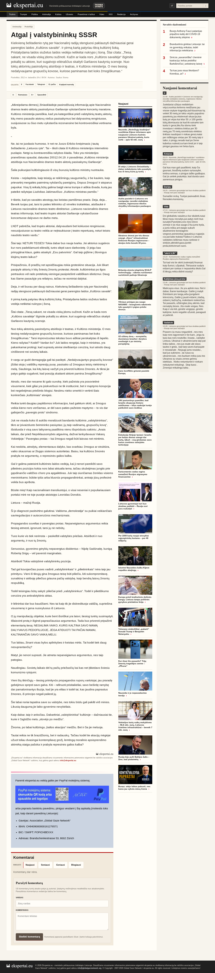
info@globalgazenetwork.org (89, 968)
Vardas (19, 898)
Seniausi (45, 865)
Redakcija (121, 14)
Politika (34, 14)
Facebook (30, 84)
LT (172, 6)
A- (13, 95)
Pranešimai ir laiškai (86, 14)
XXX (111, 14)
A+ (32, 95)
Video (101, 14)
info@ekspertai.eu (68, 760)
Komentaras (22, 910)
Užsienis (69, 14)
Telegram (41, 84)
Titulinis (12, 14)
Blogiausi (76, 865)
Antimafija (46, 14)
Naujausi (30, 865)
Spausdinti (41, 95)
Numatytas (22, 95)
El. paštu (52, 84)
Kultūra (58, 14)
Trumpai (23, 14)
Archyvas (134, 14)
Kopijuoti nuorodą (66, 85)
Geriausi (60, 865)
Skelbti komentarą (29, 936)
